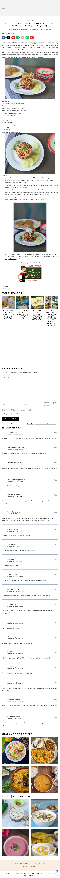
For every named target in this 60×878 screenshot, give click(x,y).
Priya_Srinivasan (15, 30)
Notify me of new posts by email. (14, 414)
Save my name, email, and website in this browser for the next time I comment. (51, 403)
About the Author (21, 864)
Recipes (32, 20)
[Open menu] (4, 8)
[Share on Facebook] (4, 37)
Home (27, 20)
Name (5, 405)
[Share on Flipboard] (32, 37)
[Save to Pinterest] (13, 37)
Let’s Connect (41, 864)
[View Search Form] (56, 8)
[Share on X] (8, 37)
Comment (6, 377)
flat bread (33, 45)
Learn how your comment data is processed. (41, 424)
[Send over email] (18, 37)
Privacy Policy (30, 867)
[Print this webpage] (22, 37)
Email (24, 405)
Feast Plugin (35, 873)
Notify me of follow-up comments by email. (18, 410)
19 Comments (47, 30)
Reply (55, 432)
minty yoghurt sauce (10, 259)
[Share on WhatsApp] (27, 37)
